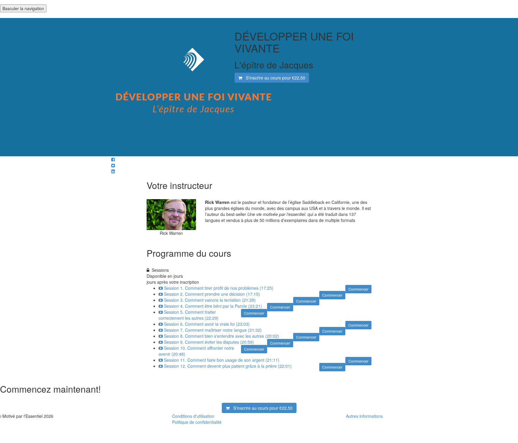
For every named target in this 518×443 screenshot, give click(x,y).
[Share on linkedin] (113, 171)
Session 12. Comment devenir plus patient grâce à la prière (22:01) (228, 366)
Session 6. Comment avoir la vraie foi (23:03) (207, 324)
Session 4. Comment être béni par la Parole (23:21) (213, 306)
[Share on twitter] (113, 165)
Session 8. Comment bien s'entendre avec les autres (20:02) (221, 336)
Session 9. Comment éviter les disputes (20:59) (209, 342)
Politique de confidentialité (197, 422)
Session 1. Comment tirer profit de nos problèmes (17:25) (218, 288)
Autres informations (364, 416)
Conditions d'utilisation (193, 416)
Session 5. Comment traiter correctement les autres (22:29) (189, 315)
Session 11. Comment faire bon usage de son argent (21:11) (221, 360)
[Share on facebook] (113, 159)
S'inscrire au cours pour (273, 78)
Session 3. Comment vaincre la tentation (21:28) (210, 300)
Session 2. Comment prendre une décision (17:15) (212, 294)
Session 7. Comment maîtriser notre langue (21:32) (213, 330)
